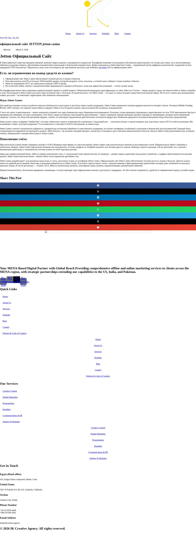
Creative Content (10, 391)
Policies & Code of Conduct (14, 333)
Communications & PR (12, 415)
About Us (80, 33)
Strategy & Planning (11, 422)
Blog (117, 33)
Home (68, 33)
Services (93, 33)
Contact (127, 33)
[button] (98, 185)
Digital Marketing (10, 397)
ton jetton (103, 67)
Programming (8, 403)
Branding (7, 409)
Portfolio (105, 33)
